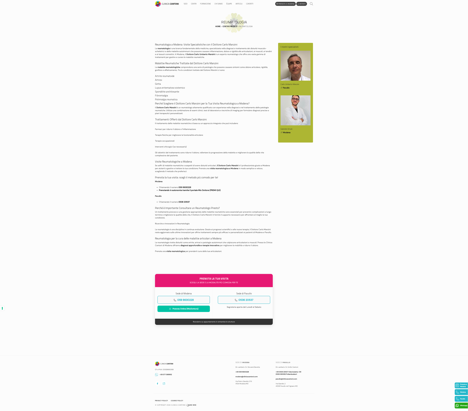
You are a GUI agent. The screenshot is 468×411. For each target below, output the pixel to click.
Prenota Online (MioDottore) (185, 308)
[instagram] (163, 383)
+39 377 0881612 (165, 374)
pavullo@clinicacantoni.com (286, 379)
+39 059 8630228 (242, 372)
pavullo (286, 87)
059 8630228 (185, 187)
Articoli (239, 3)
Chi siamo (218, 3)
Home (218, 26)
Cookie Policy (177, 401)
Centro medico (230, 26)
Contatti (249, 3)
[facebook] (157, 383)
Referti (302, 4)
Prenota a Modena (286, 4)
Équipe (229, 3)
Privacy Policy (161, 401)
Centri (193, 3)
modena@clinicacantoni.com (246, 377)
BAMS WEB (192, 405)
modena (286, 132)
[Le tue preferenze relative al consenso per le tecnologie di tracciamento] (2, 308)
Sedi (185, 3)
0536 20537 (184, 202)
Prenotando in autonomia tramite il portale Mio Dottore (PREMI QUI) (190, 190)
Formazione (205, 3)
